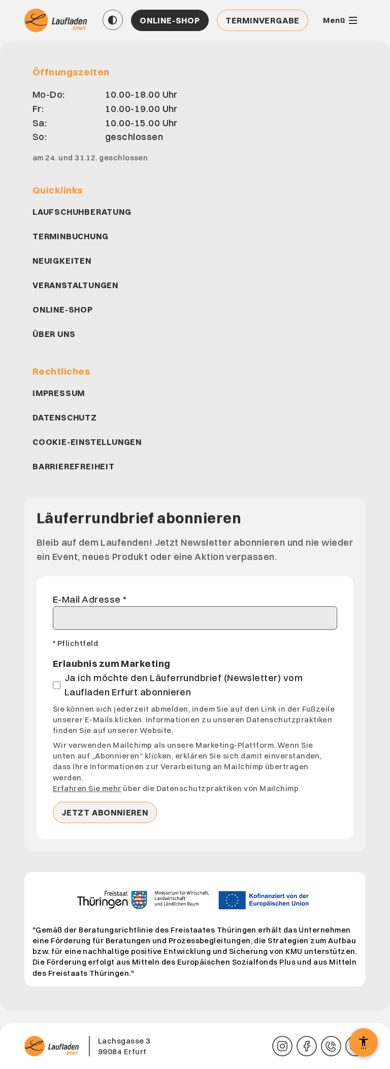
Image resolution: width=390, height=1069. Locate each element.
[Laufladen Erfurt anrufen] (331, 1046)
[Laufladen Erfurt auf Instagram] (282, 1046)
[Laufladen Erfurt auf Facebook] (307, 1046)
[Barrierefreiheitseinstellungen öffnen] (363, 1042)
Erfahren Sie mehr (87, 788)
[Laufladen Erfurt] (56, 20)
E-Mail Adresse (89, 599)
